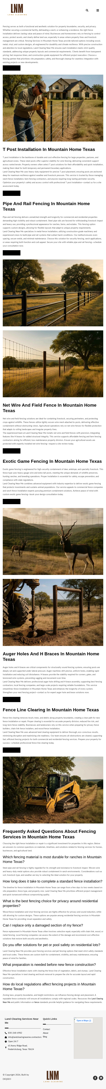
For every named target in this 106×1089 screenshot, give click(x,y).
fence (36, 1002)
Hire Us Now (11, 68)
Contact (46, 1029)
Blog (45, 1036)
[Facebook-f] (95, 1078)
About (45, 1033)
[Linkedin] (101, 1078)
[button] (87, 10)
